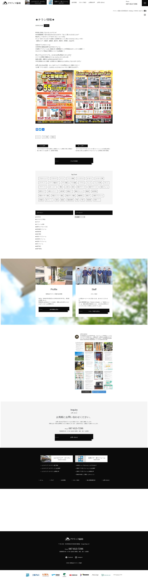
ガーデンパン (42, 182)
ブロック (106, 182)
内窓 (73, 187)
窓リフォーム (49, 199)
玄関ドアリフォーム (98, 195)
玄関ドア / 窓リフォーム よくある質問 (85, 468)
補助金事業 (70, 199)
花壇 (57, 199)
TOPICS (47, 25)
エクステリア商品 (41, 219)
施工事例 (94, 191)
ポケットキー (52, 187)
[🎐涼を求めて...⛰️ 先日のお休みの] (108, 346)
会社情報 (74, 2)
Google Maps (84, 544)
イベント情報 (70, 178)
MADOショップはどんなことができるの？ (86, 465)
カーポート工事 (99, 178)
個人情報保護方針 (91, 480)
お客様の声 (92, 2)
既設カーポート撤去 (44, 195)
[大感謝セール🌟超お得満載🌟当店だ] (79, 375)
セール (38, 137)
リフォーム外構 (40, 224)
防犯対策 (89, 199)
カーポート (89, 178)
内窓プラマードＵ (93, 187)
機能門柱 (80, 195)
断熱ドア (69, 191)
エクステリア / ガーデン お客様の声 (50, 471)
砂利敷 (41, 199)
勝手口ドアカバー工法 (42, 226)
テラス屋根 (73, 182)
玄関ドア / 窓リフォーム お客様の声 (85, 471)
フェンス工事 (97, 182)
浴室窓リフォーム (41, 239)
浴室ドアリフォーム (41, 236)
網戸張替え (39, 248)
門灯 (82, 199)
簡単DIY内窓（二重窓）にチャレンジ (85, 474)
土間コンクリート (52, 191)
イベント (62, 178)
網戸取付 (39, 246)
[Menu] (145, 3)
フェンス (89, 182)
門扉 (77, 199)
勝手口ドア (42, 191)
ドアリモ (81, 182)
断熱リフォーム (79, 191)
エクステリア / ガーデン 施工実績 (50, 465)
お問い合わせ (101, 2)
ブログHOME (74, 161)
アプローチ (54, 178)
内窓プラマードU (81, 187)
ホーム (41, 480)
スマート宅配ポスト (54, 182)
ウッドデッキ (80, 178)
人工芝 (67, 187)
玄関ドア (88, 195)
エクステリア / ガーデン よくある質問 (51, 468)
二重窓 (60, 187)
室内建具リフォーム (41, 229)
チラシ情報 (45, 137)
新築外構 (39, 231)
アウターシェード (43, 178)
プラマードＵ (42, 187)
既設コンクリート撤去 (57, 195)
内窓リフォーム (104, 187)
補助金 (53, 137)
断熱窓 (87, 191)
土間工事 (62, 191)
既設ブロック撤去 (70, 195)
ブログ (38, 221)
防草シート (97, 199)
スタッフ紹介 (82, 2)
